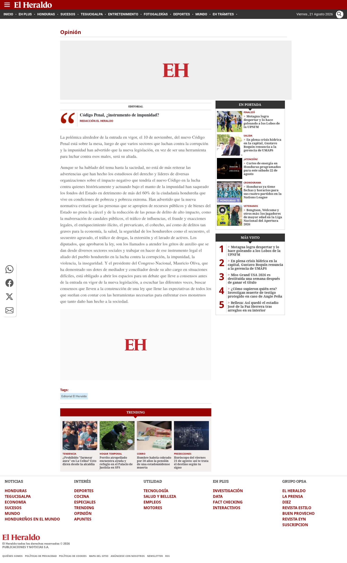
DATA (218, 496)
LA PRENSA (292, 496)
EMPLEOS (152, 502)
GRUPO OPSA (294, 481)
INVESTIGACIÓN (228, 490)
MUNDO (12, 513)
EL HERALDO (294, 490)
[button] (9, 269)
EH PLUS (221, 481)
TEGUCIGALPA (18, 496)
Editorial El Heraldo (74, 396)
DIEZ (286, 502)
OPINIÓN (83, 513)
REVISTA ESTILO (296, 507)
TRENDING (84, 507)
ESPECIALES (85, 502)
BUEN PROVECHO (298, 513)
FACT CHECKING (228, 502)
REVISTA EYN (294, 519)
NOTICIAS (14, 481)
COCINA (81, 496)
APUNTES (82, 519)
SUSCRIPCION (295, 524)
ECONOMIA (15, 502)
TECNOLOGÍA (156, 490)
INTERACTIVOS (226, 507)
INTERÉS (82, 481)
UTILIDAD (153, 481)
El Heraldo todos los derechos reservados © (36, 543)
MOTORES (153, 507)
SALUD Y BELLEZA (160, 496)
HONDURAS (16, 490)
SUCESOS (13, 507)
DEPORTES (83, 490)
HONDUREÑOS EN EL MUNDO (32, 519)
